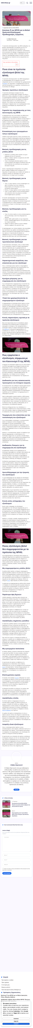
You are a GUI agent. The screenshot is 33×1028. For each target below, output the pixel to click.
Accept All (16, 1023)
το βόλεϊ (5, 83)
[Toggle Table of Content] (16, 64)
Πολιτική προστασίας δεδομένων (11, 989)
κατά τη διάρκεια (6, 710)
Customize (16, 1018)
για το (8, 580)
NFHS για (6, 329)
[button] (22, 2)
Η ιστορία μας (6, 985)
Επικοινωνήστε (6, 987)
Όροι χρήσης (5, 982)
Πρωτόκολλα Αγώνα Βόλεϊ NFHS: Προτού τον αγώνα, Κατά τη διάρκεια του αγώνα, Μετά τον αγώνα (21, 805)
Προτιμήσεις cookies (7, 980)
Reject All (16, 1021)
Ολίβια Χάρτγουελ (12, 39)
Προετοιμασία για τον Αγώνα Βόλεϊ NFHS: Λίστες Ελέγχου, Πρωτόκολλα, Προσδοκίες (20, 814)
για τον (17, 677)
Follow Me (16, 789)
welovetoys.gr (5, 3)
